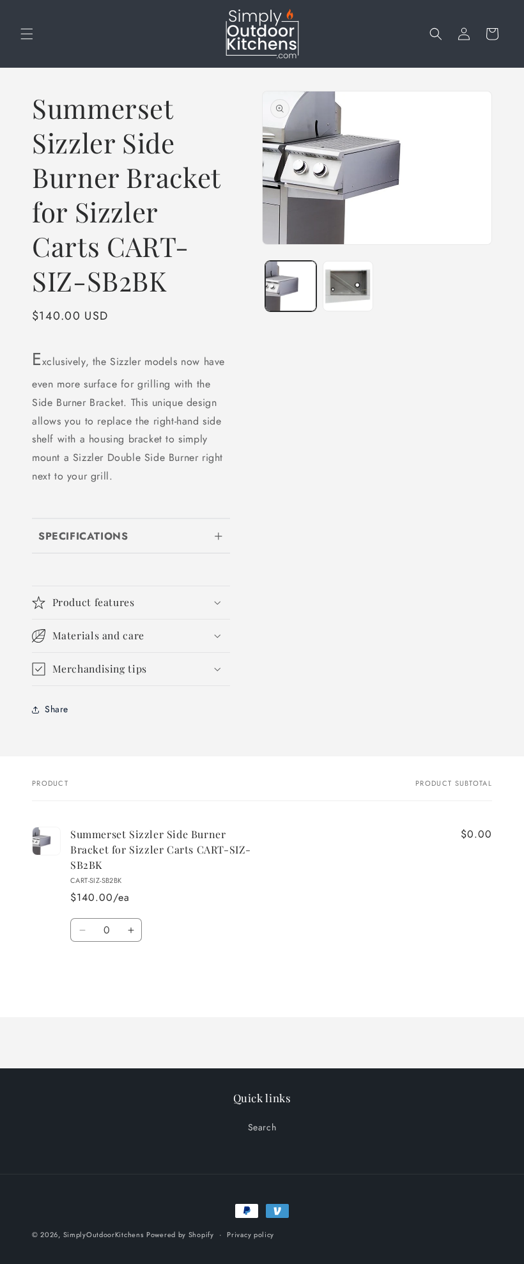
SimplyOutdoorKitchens (103, 1234)
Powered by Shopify (180, 1234)
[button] (27, 34)
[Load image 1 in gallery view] (290, 286)
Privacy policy (250, 1234)
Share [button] (56, 709)
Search (262, 1127)
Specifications (83, 536)
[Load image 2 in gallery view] (348, 286)
